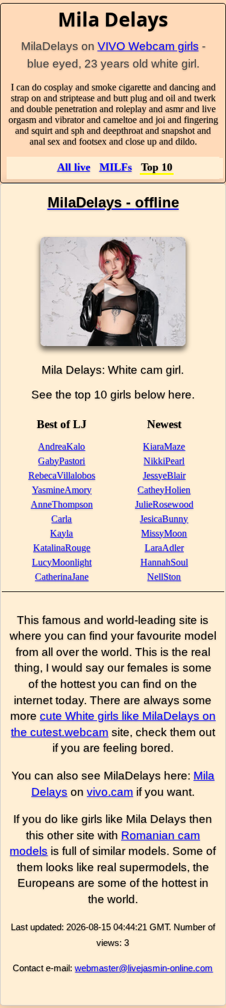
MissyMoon (164, 533)
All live (73, 167)
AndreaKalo (61, 446)
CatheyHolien (163, 490)
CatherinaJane (62, 577)
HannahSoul (164, 562)
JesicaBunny (164, 519)
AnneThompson (62, 504)
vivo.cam (110, 792)
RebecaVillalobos (61, 475)
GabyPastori (61, 461)
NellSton (164, 577)
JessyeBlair (164, 475)
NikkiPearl (163, 461)
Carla (61, 519)
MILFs (115, 167)
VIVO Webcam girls (148, 46)
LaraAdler (164, 548)
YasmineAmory (62, 490)
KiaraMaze (164, 446)
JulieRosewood (164, 504)
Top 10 (156, 167)
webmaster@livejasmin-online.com (144, 968)
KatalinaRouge (61, 548)
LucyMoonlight (62, 562)
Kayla (61, 533)
